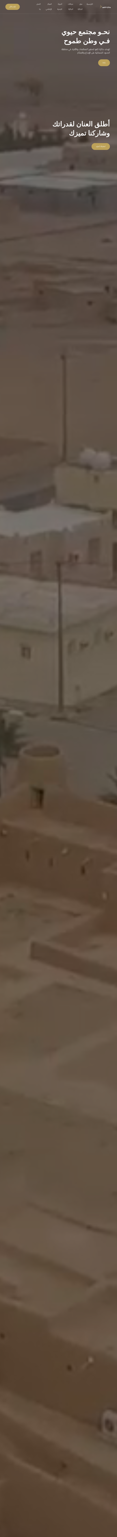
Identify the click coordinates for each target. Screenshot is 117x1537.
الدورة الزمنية (59, 6)
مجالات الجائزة (70, 6)
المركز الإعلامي (49, 6)
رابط (104, 63)
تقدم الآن (12, 7)
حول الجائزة (80, 6)
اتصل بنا (38, 6)
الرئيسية (90, 4)
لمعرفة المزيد (101, 146)
